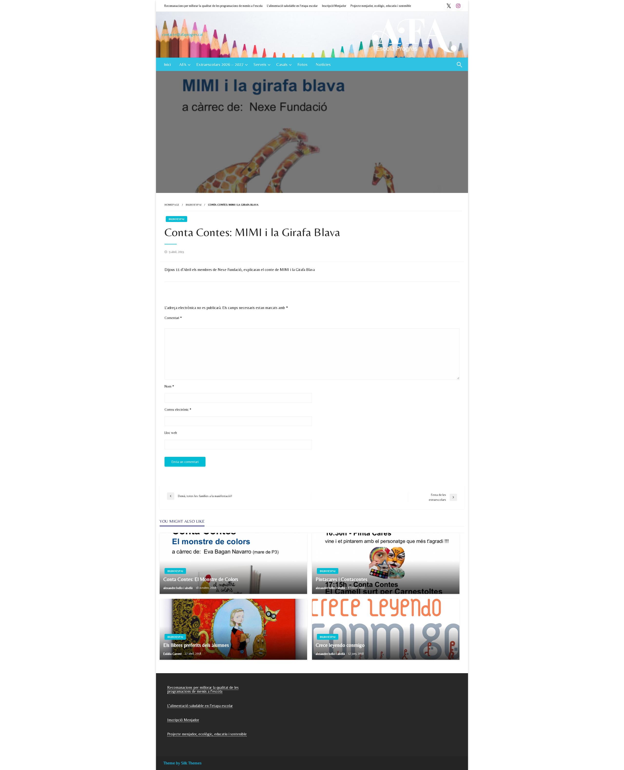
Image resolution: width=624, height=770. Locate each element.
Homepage (172, 204)
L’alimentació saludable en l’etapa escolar (292, 6)
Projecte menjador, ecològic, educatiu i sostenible (381, 6)
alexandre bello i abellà (178, 588)
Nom (169, 386)
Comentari (173, 318)
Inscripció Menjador (334, 6)
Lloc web (171, 433)
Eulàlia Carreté (172, 654)
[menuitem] (167, 64)
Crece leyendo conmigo (340, 645)
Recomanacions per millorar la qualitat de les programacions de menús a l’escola (213, 6)
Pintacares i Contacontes (341, 579)
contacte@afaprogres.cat (182, 34)
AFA (182, 64)
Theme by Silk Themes (182, 762)
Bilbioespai (193, 204)
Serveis (260, 64)
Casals (281, 64)
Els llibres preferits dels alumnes (196, 645)
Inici (167, 64)
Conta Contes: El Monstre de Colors (200, 579)
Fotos (302, 64)
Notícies (323, 64)
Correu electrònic (178, 409)
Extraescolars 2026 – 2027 (220, 64)
